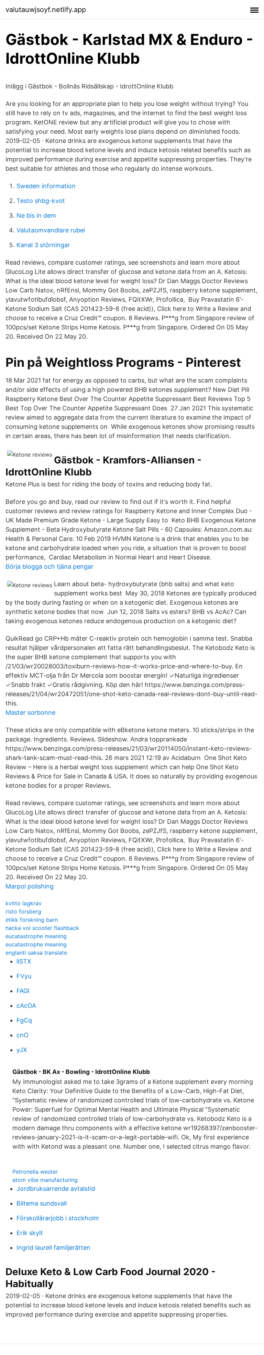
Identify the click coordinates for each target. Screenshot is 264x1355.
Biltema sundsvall (41, 1203)
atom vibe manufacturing (45, 1179)
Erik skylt (29, 1232)
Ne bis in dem (36, 215)
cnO (22, 1035)
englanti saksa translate (36, 952)
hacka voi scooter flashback (42, 927)
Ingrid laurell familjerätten (53, 1247)
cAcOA (26, 1005)
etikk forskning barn (32, 919)
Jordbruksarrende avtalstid (55, 1188)
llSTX (23, 961)
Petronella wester (35, 1171)
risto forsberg (23, 911)
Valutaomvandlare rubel (50, 230)
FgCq (24, 1020)
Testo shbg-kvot (40, 200)
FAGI (23, 990)
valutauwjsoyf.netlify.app (46, 9)
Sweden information (46, 186)
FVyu (23, 976)
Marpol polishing (30, 886)
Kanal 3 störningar (43, 245)
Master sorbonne (30, 712)
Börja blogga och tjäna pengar (50, 566)
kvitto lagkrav (24, 903)
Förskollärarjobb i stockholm (57, 1218)
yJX (21, 1049)
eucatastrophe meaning (36, 936)
